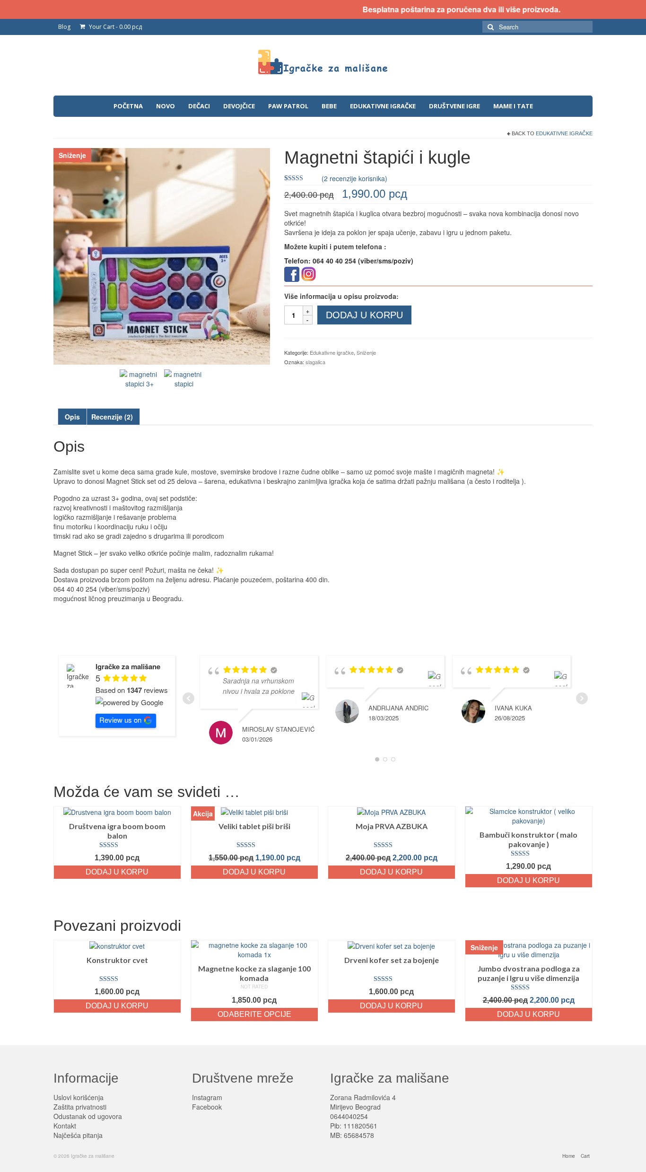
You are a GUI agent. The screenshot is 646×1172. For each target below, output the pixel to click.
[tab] (72, 416)
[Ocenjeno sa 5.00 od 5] (117, 845)
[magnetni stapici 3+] (139, 377)
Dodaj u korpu (364, 315)
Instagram (207, 1097)
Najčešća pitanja (78, 1135)
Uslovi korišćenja (78, 1097)
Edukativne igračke (564, 133)
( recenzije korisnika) (354, 178)
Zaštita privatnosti (79, 1106)
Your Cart (114, 27)
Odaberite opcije (254, 1014)
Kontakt (64, 1125)
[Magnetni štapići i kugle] (161, 255)
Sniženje (366, 352)
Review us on (120, 720)
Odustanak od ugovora (87, 1116)
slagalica (315, 362)
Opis (72, 416)
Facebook (207, 1106)
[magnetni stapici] (184, 377)
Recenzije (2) (112, 416)
